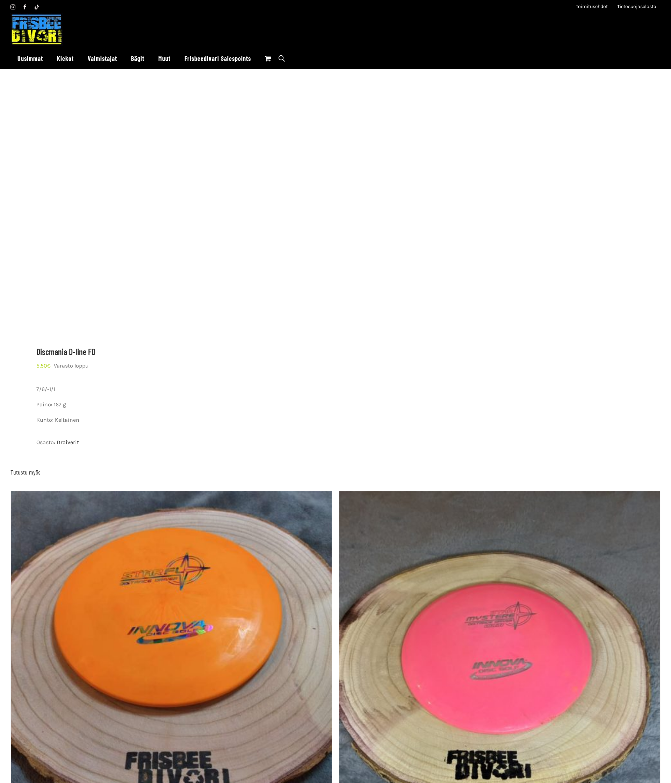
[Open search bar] (281, 58)
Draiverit (68, 442)
